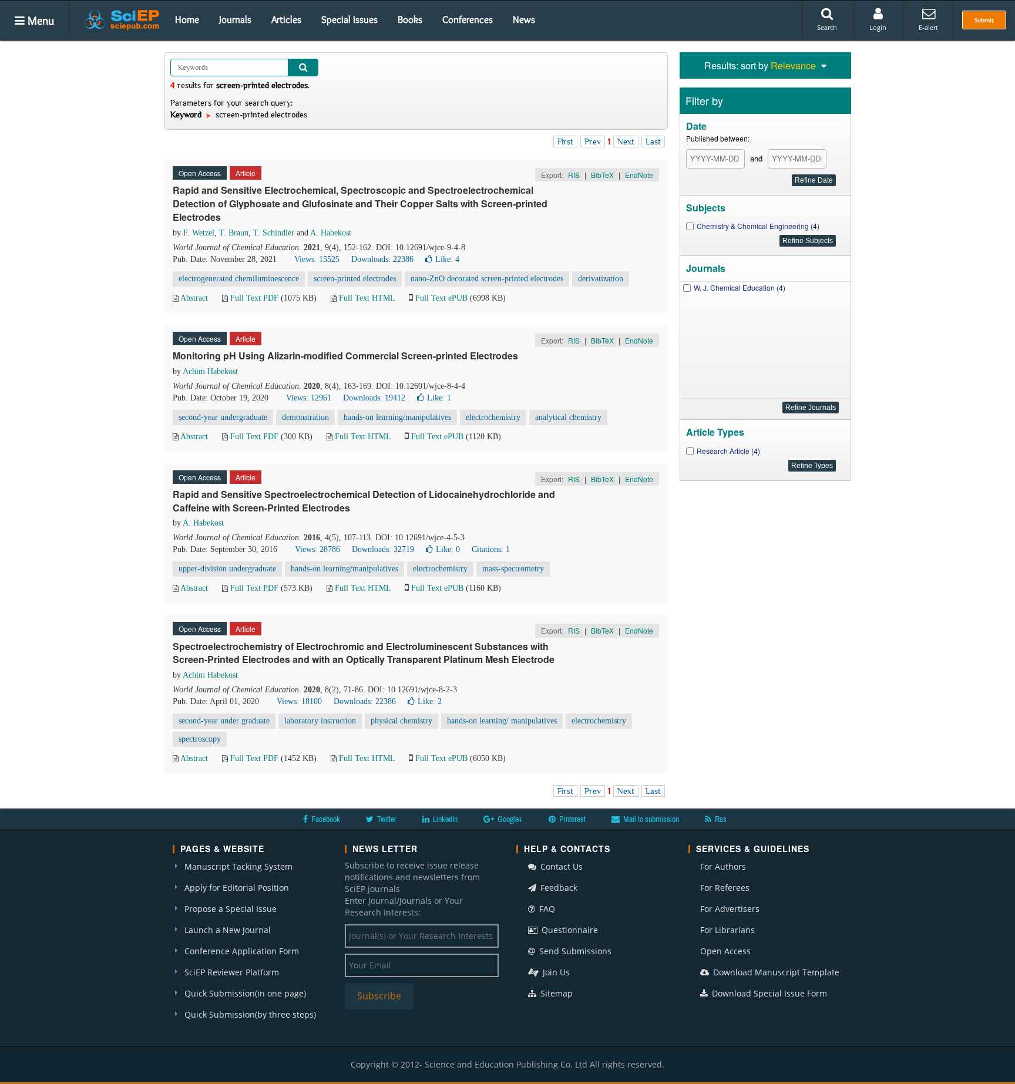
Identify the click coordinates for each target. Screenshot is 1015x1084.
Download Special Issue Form (768, 993)
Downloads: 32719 (383, 549)
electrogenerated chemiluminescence (239, 278)
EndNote (639, 175)
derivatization (600, 278)
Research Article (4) (728, 451)
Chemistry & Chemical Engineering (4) (758, 226)
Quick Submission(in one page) (245, 993)
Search (827, 27)
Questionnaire (568, 929)
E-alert (928, 27)
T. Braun (233, 232)
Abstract (194, 298)
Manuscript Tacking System (238, 866)
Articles (286, 19)
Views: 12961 (308, 397)
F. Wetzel (198, 232)
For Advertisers (729, 908)
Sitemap (555, 993)
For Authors (723, 866)
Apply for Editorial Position (236, 887)
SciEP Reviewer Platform (231, 972)
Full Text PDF (254, 298)
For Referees (725, 887)
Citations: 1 (491, 549)
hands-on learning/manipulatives (397, 417)
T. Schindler (273, 232)
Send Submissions (574, 951)
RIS (574, 175)
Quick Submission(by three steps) (250, 1014)
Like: (447, 259)
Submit (984, 20)
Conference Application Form (241, 951)
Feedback (557, 887)
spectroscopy (200, 739)
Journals (235, 19)
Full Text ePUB (441, 298)
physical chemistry (401, 720)
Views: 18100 (299, 701)
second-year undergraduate (223, 417)
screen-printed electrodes (355, 278)
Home (187, 19)
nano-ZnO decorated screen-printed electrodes (487, 278)
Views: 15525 (317, 259)
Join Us (555, 972)
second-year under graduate (224, 720)
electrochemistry (493, 417)
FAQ (546, 908)
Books (410, 19)
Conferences (467, 19)
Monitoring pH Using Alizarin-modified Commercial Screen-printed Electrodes (345, 355)
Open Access (725, 951)
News (524, 19)
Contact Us (560, 866)
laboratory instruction (320, 720)
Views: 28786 (317, 549)
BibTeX (602, 175)
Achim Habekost (210, 371)
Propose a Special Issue (230, 908)
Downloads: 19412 (374, 397)
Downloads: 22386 (382, 259)
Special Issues (349, 19)
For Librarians (727, 929)
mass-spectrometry (513, 568)
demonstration (305, 417)
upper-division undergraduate (227, 568)
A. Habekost (330, 232)
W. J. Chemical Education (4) (739, 287)
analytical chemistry (568, 417)
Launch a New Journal (227, 929)
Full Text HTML (367, 298)
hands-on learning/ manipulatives (502, 720)
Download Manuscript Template (775, 972)
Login (877, 27)
